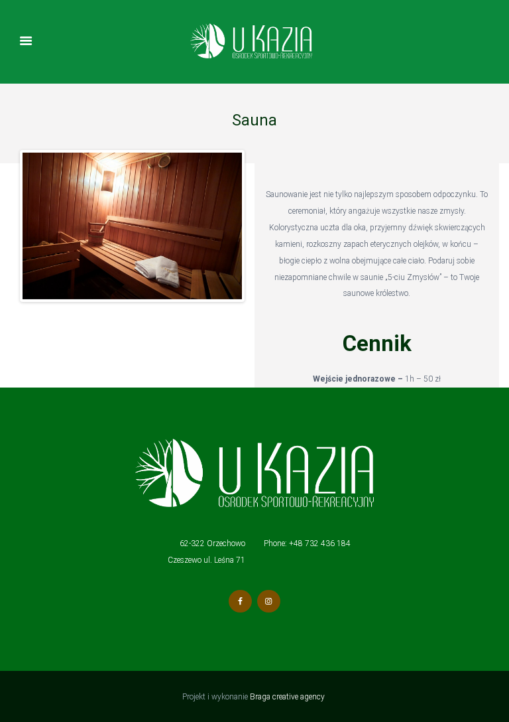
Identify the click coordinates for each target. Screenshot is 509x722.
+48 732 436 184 (320, 543)
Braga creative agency (288, 696)
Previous (42, 226)
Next (222, 226)
